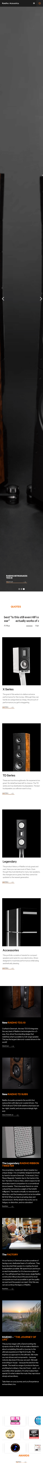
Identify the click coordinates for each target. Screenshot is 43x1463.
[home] (16, 3)
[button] (33, 3)
